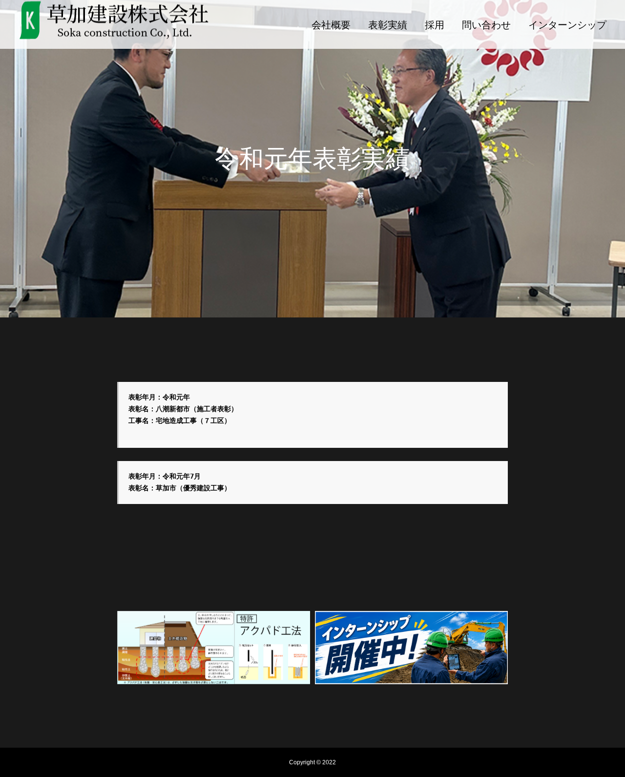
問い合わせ (486, 25)
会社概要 (331, 25)
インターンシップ (567, 25)
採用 (434, 25)
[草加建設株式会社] (114, 24)
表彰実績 (387, 25)
